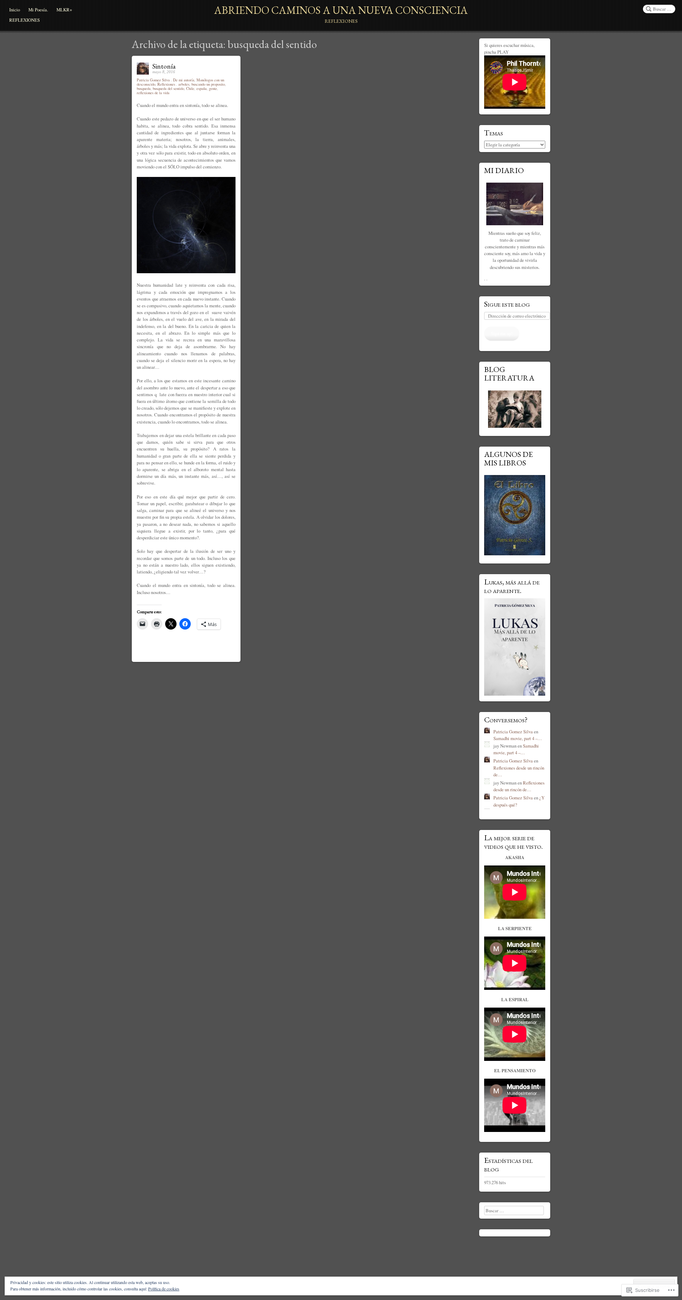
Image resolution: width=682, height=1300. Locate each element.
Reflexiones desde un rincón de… (519, 786)
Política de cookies (163, 1288)
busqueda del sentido (168, 88)
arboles (183, 84)
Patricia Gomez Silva (154, 79)
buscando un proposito (208, 84)
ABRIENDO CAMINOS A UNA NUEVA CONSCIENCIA (341, 10)
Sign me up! (502, 333)
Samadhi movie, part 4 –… (517, 738)
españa (201, 88)
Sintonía (163, 66)
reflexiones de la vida (153, 92)
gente (213, 88)
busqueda (144, 88)
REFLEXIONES (24, 20)
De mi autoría (183, 79)
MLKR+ (64, 9)
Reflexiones (166, 84)
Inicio (14, 9)
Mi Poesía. (38, 9)
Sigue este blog (507, 304)
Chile (190, 88)
